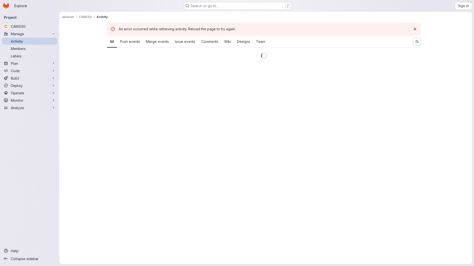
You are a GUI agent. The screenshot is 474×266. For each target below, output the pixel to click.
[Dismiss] (415, 29)
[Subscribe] (417, 42)
